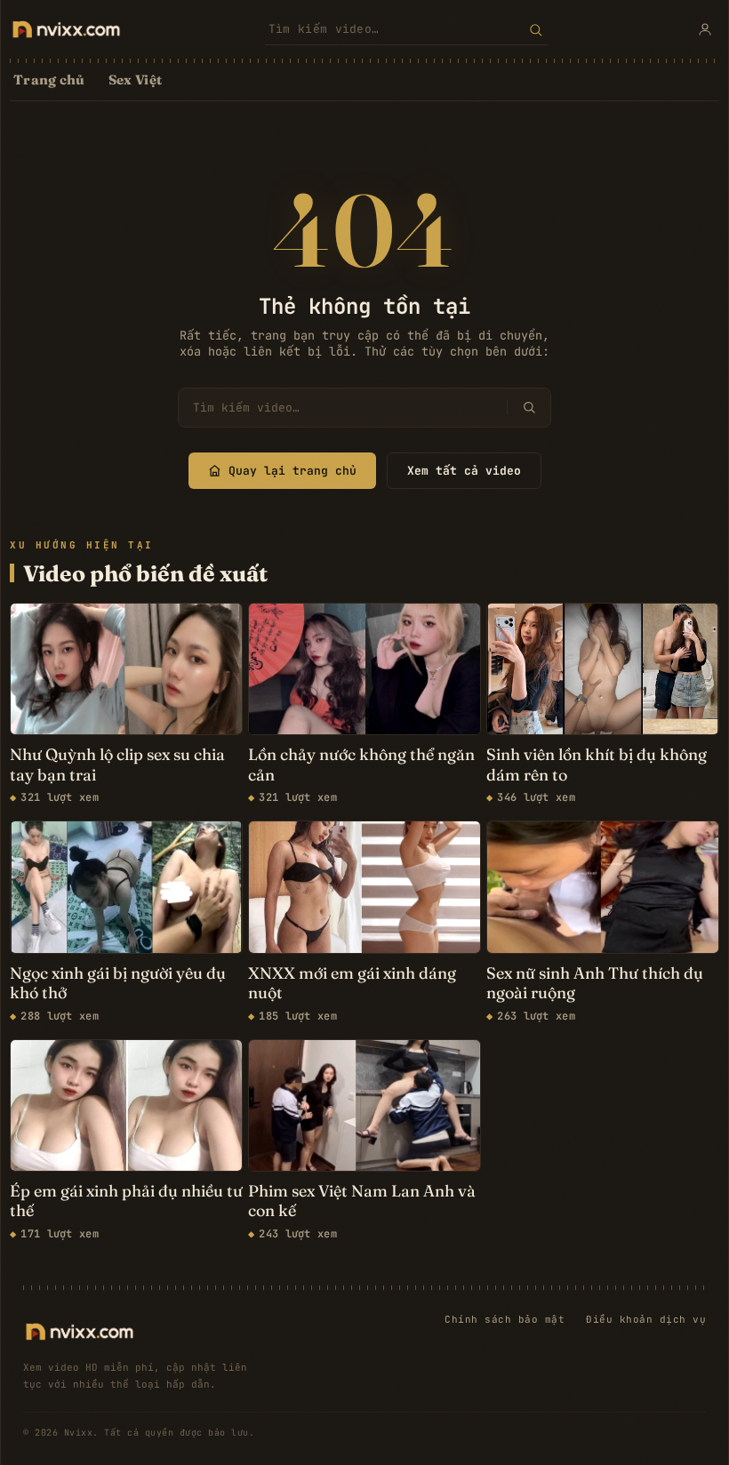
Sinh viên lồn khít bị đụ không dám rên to (596, 765)
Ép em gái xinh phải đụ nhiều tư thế (126, 1201)
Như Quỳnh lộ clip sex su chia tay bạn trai (117, 765)
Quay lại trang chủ (292, 470)
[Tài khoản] (705, 29)
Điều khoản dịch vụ (646, 1319)
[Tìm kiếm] (536, 29)
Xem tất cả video (464, 470)
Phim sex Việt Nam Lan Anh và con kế (362, 1201)
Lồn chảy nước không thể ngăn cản (361, 765)
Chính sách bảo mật (505, 1319)
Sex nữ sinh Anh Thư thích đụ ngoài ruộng (594, 984)
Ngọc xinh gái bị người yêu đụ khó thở (118, 984)
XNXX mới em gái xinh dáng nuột (352, 984)
